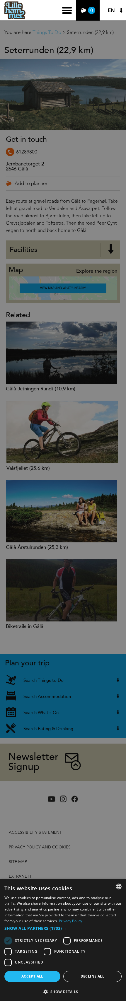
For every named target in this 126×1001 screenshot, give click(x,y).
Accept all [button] (32, 976)
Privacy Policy (70, 920)
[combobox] (119, 886)
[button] (63, 928)
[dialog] (63, 940)
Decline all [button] (92, 976)
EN (111, 10)
